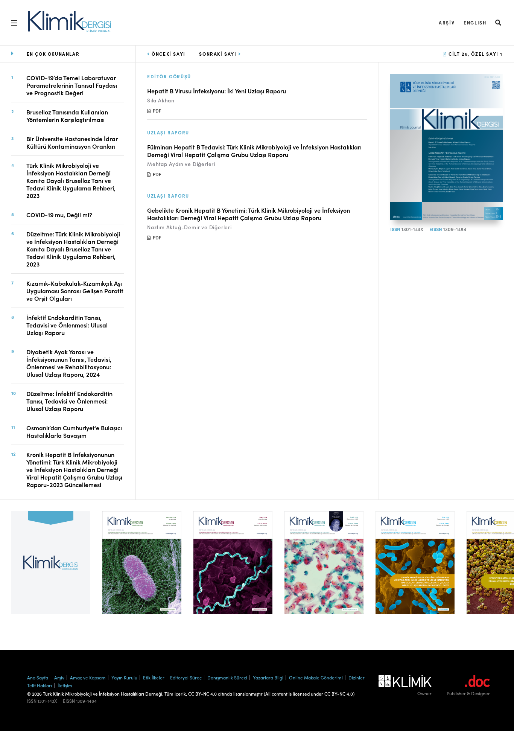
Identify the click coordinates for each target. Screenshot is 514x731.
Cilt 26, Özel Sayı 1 (475, 53)
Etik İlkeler (153, 677)
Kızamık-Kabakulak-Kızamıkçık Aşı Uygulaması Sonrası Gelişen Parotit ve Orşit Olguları (74, 290)
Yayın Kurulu (124, 677)
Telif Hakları (39, 685)
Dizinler (356, 677)
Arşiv (447, 22)
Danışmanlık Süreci (227, 677)
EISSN (435, 229)
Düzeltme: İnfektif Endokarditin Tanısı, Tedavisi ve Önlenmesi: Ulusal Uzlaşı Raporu (69, 401)
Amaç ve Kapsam (88, 677)
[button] (498, 22)
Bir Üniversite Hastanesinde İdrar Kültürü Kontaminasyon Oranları (72, 142)
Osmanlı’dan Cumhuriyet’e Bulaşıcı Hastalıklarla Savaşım (74, 431)
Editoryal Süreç (186, 677)
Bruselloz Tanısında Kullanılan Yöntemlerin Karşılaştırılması (67, 115)
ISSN (395, 229)
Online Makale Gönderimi (316, 677)
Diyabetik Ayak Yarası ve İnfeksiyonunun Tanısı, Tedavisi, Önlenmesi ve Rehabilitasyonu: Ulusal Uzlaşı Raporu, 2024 (68, 362)
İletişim (65, 685)
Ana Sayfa (37, 677)
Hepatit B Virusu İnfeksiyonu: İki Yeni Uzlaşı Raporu (216, 91)
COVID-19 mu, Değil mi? (59, 214)
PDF (156, 110)
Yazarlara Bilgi (268, 677)
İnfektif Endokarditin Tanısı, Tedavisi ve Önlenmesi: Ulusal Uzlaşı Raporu (67, 325)
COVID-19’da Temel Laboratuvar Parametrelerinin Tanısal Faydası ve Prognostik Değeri (71, 85)
